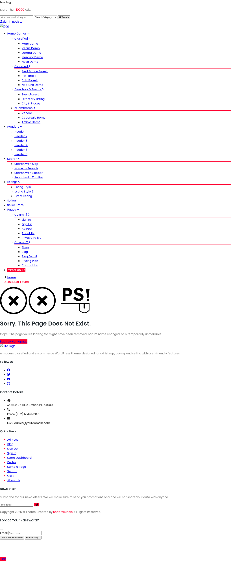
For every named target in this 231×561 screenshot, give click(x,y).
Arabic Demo (31, 122)
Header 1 (20, 132)
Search (65, 17)
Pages (12, 209)
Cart (10, 476)
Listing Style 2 (23, 191)
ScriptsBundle (63, 512)
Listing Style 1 (23, 187)
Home (11, 277)
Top (3, 559)
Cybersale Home (33, 117)
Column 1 (21, 215)
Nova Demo (30, 62)
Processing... (33, 537)
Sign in (7, 22)
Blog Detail (29, 256)
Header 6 (20, 154)
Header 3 (20, 141)
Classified (21, 39)
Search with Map (26, 164)
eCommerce (23, 108)
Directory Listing (33, 99)
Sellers (12, 200)
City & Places (31, 103)
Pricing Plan (30, 261)
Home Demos (17, 33)
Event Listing (23, 196)
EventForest (30, 94)
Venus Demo (31, 48)
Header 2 (20, 136)
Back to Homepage (13, 341)
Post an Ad (17, 270)
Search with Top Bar (28, 177)
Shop (25, 247)
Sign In (26, 220)
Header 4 (21, 145)
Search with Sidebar (28, 173)
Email (4, 533)
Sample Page (16, 467)
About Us (28, 233)
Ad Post (27, 229)
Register (18, 22)
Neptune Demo (32, 85)
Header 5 (20, 150)
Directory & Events (28, 89)
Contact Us (30, 265)
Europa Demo (31, 53)
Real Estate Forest (35, 71)
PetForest (29, 76)
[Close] (1, 529)
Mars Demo (30, 44)
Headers (13, 127)
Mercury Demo (32, 57)
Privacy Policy (31, 238)
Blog (25, 252)
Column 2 (21, 242)
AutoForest (30, 80)
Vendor (27, 113)
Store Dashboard (19, 458)
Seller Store (15, 205)
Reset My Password (12, 537)
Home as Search (26, 168)
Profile (11, 462)
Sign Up (27, 224)
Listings (12, 182)
